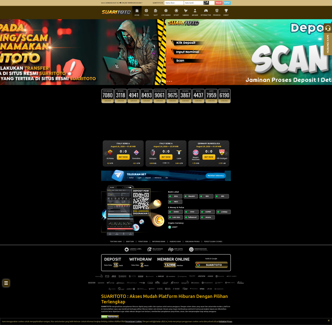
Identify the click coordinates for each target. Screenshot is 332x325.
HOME (137, 15)
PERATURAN (143, 241)
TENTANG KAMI (116, 241)
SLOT (156, 15)
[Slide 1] (160, 81)
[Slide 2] (162, 81)
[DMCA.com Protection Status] (110, 317)
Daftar (227, 3)
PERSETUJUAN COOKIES (213, 241)
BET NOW (123, 157)
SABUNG (186, 15)
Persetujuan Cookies (133, 321)
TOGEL (146, 15)
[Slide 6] (169, 81)
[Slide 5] (167, 81)
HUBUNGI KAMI (175, 241)
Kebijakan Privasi (225, 321)
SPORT (176, 15)
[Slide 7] (171, 81)
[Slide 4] (166, 81)
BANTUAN (130, 241)
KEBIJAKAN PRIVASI (192, 241)
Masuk (219, 3)
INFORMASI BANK (158, 241)
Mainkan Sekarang (216, 175)
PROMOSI (216, 15)
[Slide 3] (164, 81)
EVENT (226, 15)
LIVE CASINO (166, 15)
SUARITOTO (106, 306)
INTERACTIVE (206, 15)
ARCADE (195, 15)
